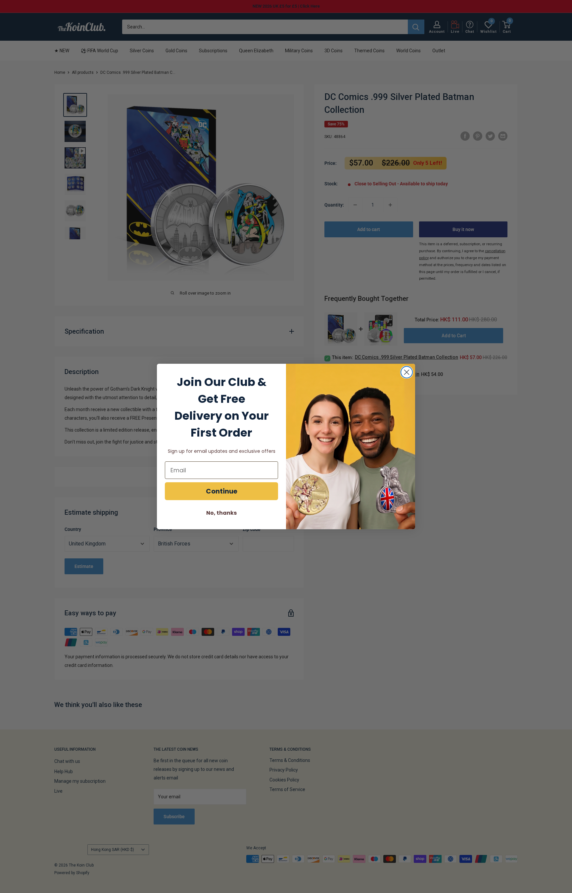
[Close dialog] (406, 372)
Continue (221, 491)
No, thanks (221, 513)
